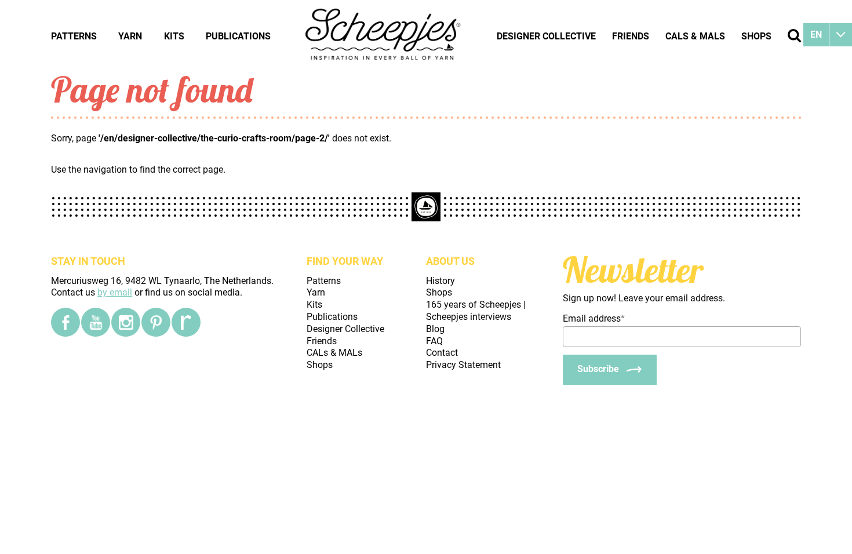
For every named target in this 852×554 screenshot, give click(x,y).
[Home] (383, 36)
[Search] (794, 35)
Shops (756, 36)
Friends (630, 36)
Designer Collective (546, 36)
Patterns (74, 36)
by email (114, 292)
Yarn (130, 36)
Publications (238, 36)
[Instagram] (125, 322)
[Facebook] (65, 322)
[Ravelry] (186, 322)
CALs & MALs (695, 36)
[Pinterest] (155, 322)
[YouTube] (95, 322)
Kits (174, 36)
